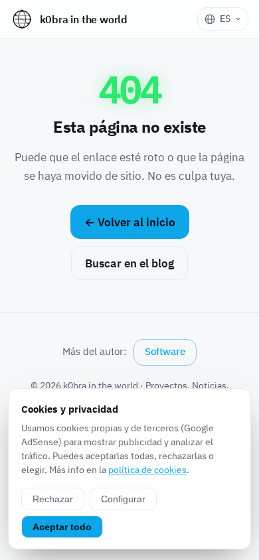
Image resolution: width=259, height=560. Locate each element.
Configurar (123, 499)
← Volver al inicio (129, 222)
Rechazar (53, 499)
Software (165, 351)
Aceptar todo (62, 527)
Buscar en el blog (129, 263)
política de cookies (147, 470)
